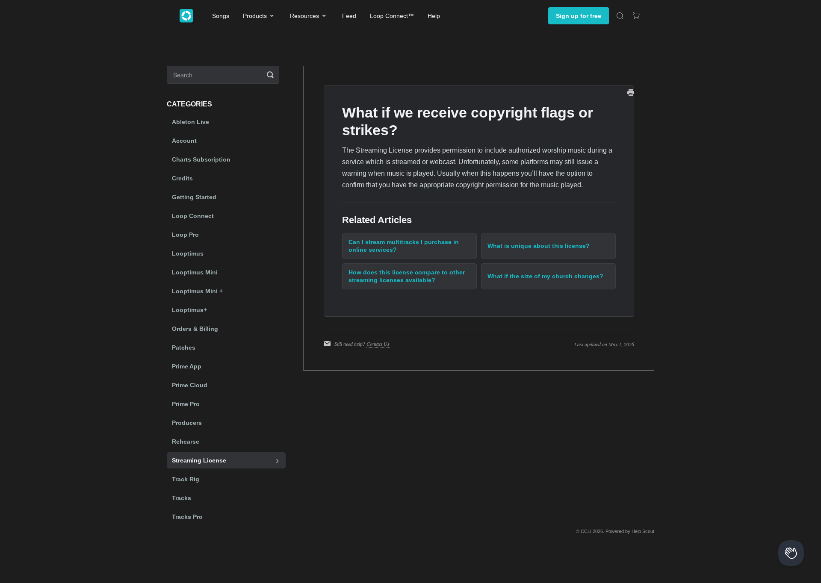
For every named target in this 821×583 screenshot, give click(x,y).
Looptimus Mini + (197, 291)
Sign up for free (578, 15)
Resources (304, 15)
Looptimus (188, 253)
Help (434, 15)
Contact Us (378, 343)
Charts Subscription (201, 159)
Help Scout (643, 531)
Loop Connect (193, 215)
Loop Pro (185, 234)
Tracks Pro (187, 516)
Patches (183, 347)
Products (255, 15)
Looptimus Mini (195, 272)
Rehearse (185, 441)
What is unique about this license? (538, 245)
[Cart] (636, 16)
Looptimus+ (189, 309)
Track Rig (185, 479)
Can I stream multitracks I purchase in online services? (403, 245)
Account (184, 140)
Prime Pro (186, 403)
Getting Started (194, 197)
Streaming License (199, 460)
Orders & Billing (195, 328)
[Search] (620, 16)
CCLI (586, 531)
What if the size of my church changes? (545, 276)
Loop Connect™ (392, 15)
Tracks (181, 498)
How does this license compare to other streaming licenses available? (406, 276)
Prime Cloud (189, 385)
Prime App (186, 366)
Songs (220, 15)
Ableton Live (190, 121)
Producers (187, 422)
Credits (182, 178)
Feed (349, 15)
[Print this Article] (630, 93)
